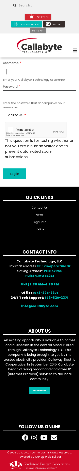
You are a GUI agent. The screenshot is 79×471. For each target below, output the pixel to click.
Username (11, 63)
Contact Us (40, 208)
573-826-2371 (46, 292)
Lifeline (39, 229)
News (39, 215)
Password (10, 86)
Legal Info (39, 222)
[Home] (39, 45)
